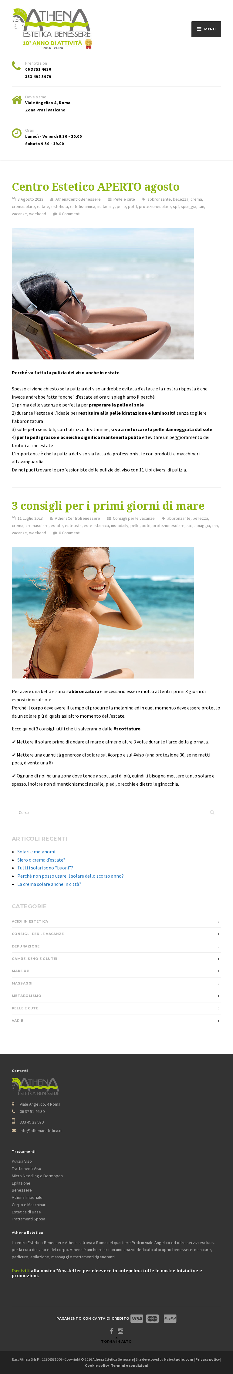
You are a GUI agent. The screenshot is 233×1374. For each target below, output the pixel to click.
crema (196, 199)
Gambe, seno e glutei (34, 959)
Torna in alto (116, 1342)
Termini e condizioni (129, 1365)
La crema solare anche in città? (49, 884)
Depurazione (26, 946)
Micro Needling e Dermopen (37, 1175)
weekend (37, 213)
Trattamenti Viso (26, 1168)
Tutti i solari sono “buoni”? (45, 868)
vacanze (19, 213)
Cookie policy (97, 1365)
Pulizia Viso (22, 1161)
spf (176, 206)
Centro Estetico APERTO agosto (95, 187)
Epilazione (21, 1183)
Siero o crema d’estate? (41, 860)
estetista (59, 206)
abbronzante (159, 199)
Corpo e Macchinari (29, 1204)
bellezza (180, 199)
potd (132, 206)
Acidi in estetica (30, 921)
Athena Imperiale (27, 1197)
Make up (20, 971)
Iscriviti (21, 1270)
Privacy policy (207, 1359)
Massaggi (22, 983)
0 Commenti (69, 213)
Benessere (22, 1190)
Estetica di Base (26, 1212)
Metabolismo (27, 996)
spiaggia (188, 206)
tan (201, 206)
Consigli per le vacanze (134, 518)
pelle (121, 206)
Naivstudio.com (178, 1359)
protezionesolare (155, 206)
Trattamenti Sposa (28, 1219)
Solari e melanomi (36, 852)
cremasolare (23, 206)
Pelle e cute (124, 199)
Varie (17, 1021)
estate (43, 206)
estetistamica (82, 206)
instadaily (106, 206)
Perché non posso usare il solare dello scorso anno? (70, 876)
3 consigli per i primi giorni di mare (108, 506)
